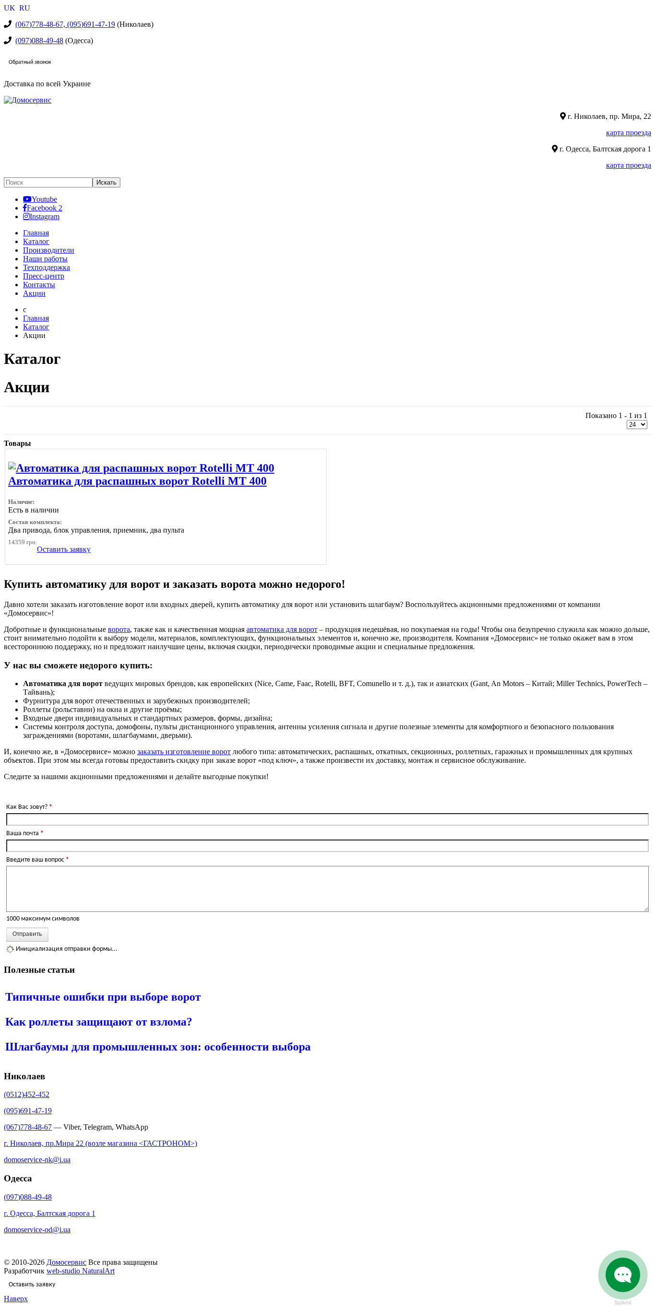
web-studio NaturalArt (81, 1271)
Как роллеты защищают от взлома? (98, 1021)
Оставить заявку (64, 549)
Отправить (27, 934)
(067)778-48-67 (28, 1127)
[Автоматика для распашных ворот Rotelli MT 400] (141, 468)
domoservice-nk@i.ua (37, 1159)
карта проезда (628, 132)
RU (24, 8)
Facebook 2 (44, 207)
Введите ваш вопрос (37, 860)
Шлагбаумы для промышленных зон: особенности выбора (158, 1046)
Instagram (44, 216)
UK (10, 8)
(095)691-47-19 (28, 1111)
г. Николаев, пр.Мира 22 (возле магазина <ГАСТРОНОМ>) (100, 1143)
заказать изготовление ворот (184, 751)
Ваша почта (25, 833)
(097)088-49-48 (39, 40)
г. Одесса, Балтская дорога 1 (49, 1213)
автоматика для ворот (281, 629)
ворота (119, 629)
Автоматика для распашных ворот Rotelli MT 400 (137, 481)
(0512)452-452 (26, 1094)
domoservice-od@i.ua (37, 1229)
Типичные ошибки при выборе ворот (103, 997)
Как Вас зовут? (29, 807)
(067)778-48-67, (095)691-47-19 (65, 24)
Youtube (44, 199)
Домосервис (66, 1262)
